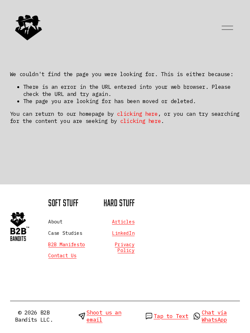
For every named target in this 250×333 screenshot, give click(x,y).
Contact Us (62, 256)
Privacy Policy (125, 248)
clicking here (137, 113)
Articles (123, 222)
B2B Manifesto (66, 244)
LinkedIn (123, 233)
